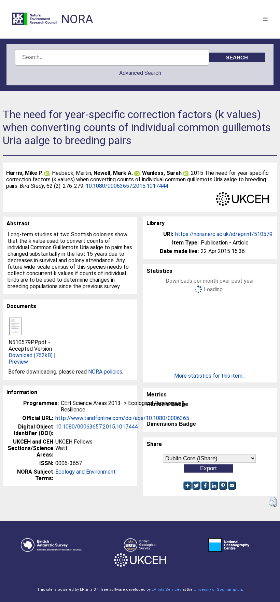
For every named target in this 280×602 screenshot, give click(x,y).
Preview (18, 362)
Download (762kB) (31, 355)
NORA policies (105, 371)
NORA (77, 19)
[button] (273, 502)
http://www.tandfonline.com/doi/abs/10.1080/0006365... (123, 418)
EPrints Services (166, 589)
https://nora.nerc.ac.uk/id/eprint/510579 (223, 234)
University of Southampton (218, 589)
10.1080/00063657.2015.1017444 (127, 186)
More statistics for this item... (210, 376)
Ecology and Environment (85, 471)
